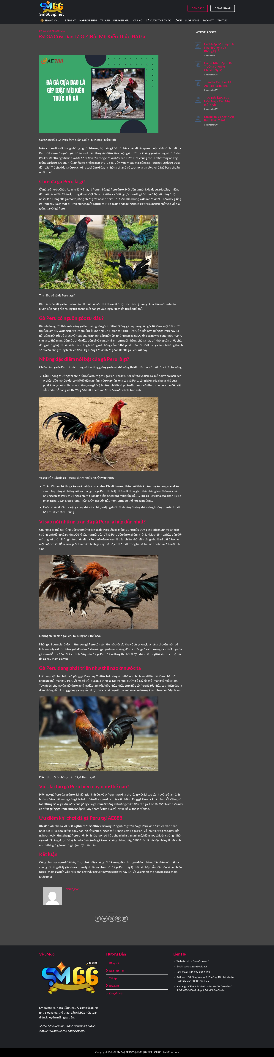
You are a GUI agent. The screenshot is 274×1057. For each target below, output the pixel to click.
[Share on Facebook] (98, 919)
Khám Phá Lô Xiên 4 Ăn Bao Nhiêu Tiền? (219, 118)
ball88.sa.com (171, 1052)
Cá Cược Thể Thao (158, 20)
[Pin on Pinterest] (118, 919)
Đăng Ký (70, 20)
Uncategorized (56, 31)
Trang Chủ (52, 20)
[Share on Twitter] (104, 919)
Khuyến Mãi (121, 20)
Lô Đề (178, 20)
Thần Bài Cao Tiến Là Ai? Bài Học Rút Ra (217, 83)
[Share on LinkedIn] (125, 919)
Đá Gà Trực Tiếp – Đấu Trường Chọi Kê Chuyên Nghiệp (218, 66)
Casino (138, 20)
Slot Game (192, 20)
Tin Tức (223, 20)
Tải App (105, 20)
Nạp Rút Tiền (88, 20)
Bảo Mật (208, 20)
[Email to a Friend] (111, 919)
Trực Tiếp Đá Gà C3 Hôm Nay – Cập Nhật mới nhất (218, 101)
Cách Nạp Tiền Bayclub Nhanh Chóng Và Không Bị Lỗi (219, 47)
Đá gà (42, 31)
